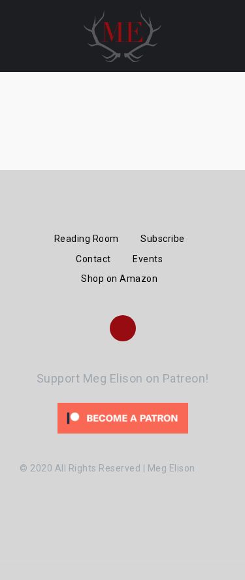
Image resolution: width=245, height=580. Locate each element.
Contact (93, 259)
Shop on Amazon (119, 278)
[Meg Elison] (122, 35)
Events (148, 259)
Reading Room (86, 238)
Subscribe (162, 238)
